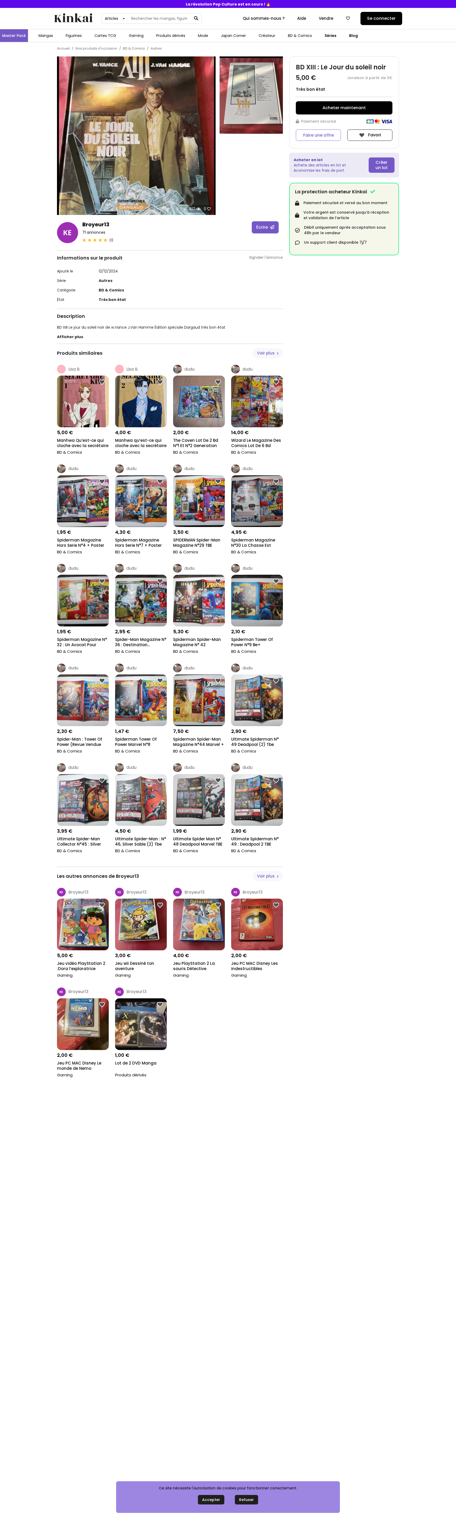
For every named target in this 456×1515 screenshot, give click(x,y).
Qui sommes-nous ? (263, 18)
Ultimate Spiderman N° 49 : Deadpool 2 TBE (255, 841)
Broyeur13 (95, 224)
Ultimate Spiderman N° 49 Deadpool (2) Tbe (255, 742)
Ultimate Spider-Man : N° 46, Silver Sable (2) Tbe (140, 841)
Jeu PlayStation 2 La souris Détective (194, 966)
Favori (374, 135)
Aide (301, 18)
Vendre (326, 18)
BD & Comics (300, 35)
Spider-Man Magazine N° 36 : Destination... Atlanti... (140, 642)
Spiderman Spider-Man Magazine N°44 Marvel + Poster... (198, 742)
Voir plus (266, 353)
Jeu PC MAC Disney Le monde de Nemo (79, 1066)
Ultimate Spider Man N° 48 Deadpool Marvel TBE (197, 841)
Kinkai (73, 19)
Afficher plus (70, 336)
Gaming (136, 35)
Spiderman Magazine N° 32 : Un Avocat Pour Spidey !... (82, 642)
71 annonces (93, 232)
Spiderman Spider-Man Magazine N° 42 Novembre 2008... (197, 642)
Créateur (267, 35)
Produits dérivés (170, 35)
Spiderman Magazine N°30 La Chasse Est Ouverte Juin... (253, 543)
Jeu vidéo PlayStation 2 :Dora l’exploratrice (81, 966)
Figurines (74, 35)
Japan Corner (233, 35)
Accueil (63, 48)
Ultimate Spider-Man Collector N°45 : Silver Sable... (79, 842)
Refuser (246, 1499)
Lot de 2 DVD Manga (135, 1063)
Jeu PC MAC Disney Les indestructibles (254, 966)
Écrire (262, 227)
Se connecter (381, 18)
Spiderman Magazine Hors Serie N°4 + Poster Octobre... (80, 543)
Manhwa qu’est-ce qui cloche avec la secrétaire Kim (141, 443)
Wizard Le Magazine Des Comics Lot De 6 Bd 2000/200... (256, 443)
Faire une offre (318, 135)
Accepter (211, 1499)
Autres (156, 48)
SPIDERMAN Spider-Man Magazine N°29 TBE (196, 543)
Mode (203, 35)
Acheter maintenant (344, 108)
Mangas (46, 35)
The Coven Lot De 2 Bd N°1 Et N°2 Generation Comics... (195, 443)
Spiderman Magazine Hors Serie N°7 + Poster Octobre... (138, 543)
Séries (330, 35)
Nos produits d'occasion (96, 48)
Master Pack (14, 35)
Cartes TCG (105, 35)
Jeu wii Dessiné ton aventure (134, 966)
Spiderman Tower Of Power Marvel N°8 (136, 742)
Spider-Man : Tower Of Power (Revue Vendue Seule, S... (79, 742)
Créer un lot (382, 165)
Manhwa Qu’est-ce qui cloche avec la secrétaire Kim (82, 443)
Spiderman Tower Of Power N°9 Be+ (252, 642)
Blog (353, 35)
